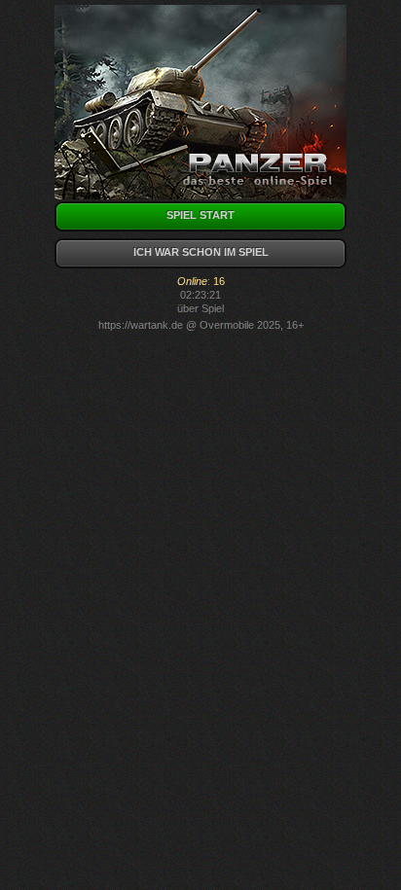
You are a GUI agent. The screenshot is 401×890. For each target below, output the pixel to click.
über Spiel (200, 308)
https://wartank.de (140, 325)
